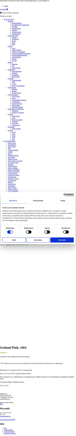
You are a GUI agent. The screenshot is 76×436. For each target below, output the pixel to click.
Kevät (14, 132)
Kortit (14, 41)
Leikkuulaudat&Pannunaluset (21, 53)
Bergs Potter (12, 146)
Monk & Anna (12, 159)
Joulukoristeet (16, 34)
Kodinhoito (11, 69)
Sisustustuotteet (16, 23)
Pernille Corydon (13, 179)
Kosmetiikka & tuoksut (19, 100)
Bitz (9, 148)
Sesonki (10, 130)
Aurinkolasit (16, 102)
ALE (13, 139)
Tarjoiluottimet (16, 57)
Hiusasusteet (16, 105)
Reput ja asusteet (17, 120)
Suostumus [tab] (13, 200)
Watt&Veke (11, 186)
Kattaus (14, 59)
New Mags (11, 157)
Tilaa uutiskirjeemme (6, 419)
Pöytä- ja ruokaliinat (18, 86)
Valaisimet (15, 111)
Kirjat (13, 43)
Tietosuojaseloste (9, 432)
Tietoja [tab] (62, 200)
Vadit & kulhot (16, 50)
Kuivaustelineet (17, 71)
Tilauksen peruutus (10, 433)
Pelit (13, 44)
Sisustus (10, 21)
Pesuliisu (10, 164)
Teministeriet (12, 145)
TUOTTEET (9, 19)
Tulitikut (14, 30)
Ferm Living (12, 143)
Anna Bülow (12, 180)
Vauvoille (15, 123)
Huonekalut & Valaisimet (16, 109)
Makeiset (15, 64)
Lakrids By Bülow (14, 175)
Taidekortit (15, 39)
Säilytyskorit (16, 77)
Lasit (13, 48)
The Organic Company (15, 161)
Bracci (10, 154)
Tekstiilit (10, 78)
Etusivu (2, 245)
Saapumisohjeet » (5, 416)
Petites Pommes (13, 189)
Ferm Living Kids (13, 171)
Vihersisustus (12, 87)
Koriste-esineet (16, 32)
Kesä (13, 134)
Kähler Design (12, 166)
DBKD (10, 182)
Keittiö (10, 46)
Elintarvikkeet (16, 68)
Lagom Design (12, 173)
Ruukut (14, 91)
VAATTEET (16, 96)
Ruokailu (15, 121)
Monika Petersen (13, 155)
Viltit (13, 82)
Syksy (14, 136)
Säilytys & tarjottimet (18, 52)
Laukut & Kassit (17, 103)
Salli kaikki (62, 240)
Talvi (13, 137)
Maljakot (14, 89)
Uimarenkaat (16, 125)
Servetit (14, 61)
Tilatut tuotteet (16, 129)
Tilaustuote (11, 127)
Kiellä (14, 240)
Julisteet (14, 37)
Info (5, 428)
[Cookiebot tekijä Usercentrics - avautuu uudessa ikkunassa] (65, 194)
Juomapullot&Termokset (19, 55)
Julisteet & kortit (13, 35)
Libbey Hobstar (13, 168)
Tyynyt (14, 84)
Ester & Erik (12, 184)
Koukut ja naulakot (18, 112)
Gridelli (10, 152)
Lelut (13, 118)
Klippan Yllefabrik (14, 170)
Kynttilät (14, 27)
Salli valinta (38, 240)
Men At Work (12, 188)
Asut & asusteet (13, 95)
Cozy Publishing (13, 191)
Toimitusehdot (8, 430)
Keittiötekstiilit (16, 80)
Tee (13, 66)
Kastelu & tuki (16, 93)
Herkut (10, 62)
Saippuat (14, 73)
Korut (14, 98)
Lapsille (10, 114)
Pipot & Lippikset (17, 107)
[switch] (28, 232)
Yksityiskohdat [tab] (38, 200)
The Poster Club (13, 163)
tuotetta (3, 9)
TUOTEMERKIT (9, 141)
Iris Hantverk (12, 177)
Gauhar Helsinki (13, 150)
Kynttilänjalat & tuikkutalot (20, 25)
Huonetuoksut (16, 28)
